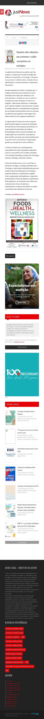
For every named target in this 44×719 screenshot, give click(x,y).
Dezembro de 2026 (13, 690)
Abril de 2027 (11, 699)
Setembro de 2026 (13, 683)
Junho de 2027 (12, 704)
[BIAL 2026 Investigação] (27, 25)
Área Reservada (32, 3)
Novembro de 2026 (13, 688)
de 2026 (10, 681)
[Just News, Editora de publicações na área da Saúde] (22, 14)
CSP (7, 670)
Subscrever (22, 347)
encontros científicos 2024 (14, 633)
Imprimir (11, 256)
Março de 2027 (12, 697)
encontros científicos (12, 637)
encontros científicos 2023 (14, 629)
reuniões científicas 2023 (14, 645)
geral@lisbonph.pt (18, 194)
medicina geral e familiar (14, 654)
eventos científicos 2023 (13, 658)
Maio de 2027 (11, 701)
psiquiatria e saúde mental (14, 662)
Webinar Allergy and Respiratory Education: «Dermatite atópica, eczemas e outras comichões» (26, 507)
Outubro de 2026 (13, 686)
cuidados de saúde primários (15, 650)
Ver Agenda (22, 542)
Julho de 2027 (11, 706)
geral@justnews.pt (19, 342)
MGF (23, 637)
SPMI (26, 662)
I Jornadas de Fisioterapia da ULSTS (27, 486)
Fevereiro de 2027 (13, 695)
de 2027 (10, 692)
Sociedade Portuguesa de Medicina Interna (19, 666)
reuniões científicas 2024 (14, 641)
